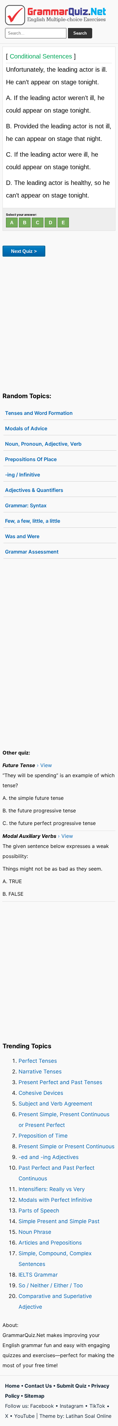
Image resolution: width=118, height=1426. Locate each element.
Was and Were (22, 536)
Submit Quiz (72, 1386)
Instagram (71, 1406)
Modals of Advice (26, 428)
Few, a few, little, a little (32, 521)
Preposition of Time (43, 1136)
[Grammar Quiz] (55, 15)
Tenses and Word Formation (39, 413)
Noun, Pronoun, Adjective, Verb (43, 444)
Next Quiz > (24, 251)
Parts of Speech (39, 1210)
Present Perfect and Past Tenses (60, 1082)
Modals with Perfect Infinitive (55, 1200)
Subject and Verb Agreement (55, 1103)
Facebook (42, 1406)
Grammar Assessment (32, 552)
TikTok (97, 1406)
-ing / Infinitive (22, 474)
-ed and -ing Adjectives (49, 1157)
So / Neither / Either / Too (51, 1285)
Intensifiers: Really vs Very (52, 1189)
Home (12, 1386)
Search (80, 33)
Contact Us (38, 1386)
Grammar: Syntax (26, 505)
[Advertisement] (59, 323)
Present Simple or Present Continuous (67, 1146)
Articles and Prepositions (50, 1242)
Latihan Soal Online (88, 1416)
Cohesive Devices (41, 1093)
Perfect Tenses (38, 1061)
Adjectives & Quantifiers (34, 490)
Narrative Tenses (40, 1071)
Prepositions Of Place (31, 459)
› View (44, 765)
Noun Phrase (35, 1232)
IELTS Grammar (38, 1275)
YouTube (24, 1416)
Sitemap (34, 1396)
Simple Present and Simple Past (59, 1221)
